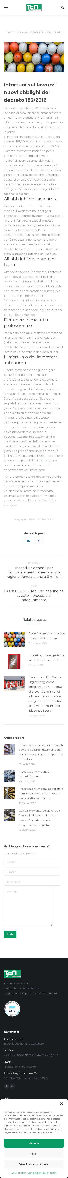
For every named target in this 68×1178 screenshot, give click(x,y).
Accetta (34, 1143)
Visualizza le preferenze (34, 1164)
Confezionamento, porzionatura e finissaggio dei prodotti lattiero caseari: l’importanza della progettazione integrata (40, 817)
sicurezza (22, 32)
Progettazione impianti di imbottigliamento (34, 774)
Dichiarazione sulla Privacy (42, 1172)
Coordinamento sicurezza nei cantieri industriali (46, 636)
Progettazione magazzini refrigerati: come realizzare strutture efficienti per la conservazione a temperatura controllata (41, 752)
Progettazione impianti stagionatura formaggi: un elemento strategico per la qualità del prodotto (41, 793)
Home (10, 32)
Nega (34, 1153)
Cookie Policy (19, 1172)
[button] (62, 1104)
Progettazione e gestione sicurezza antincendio (46, 657)
